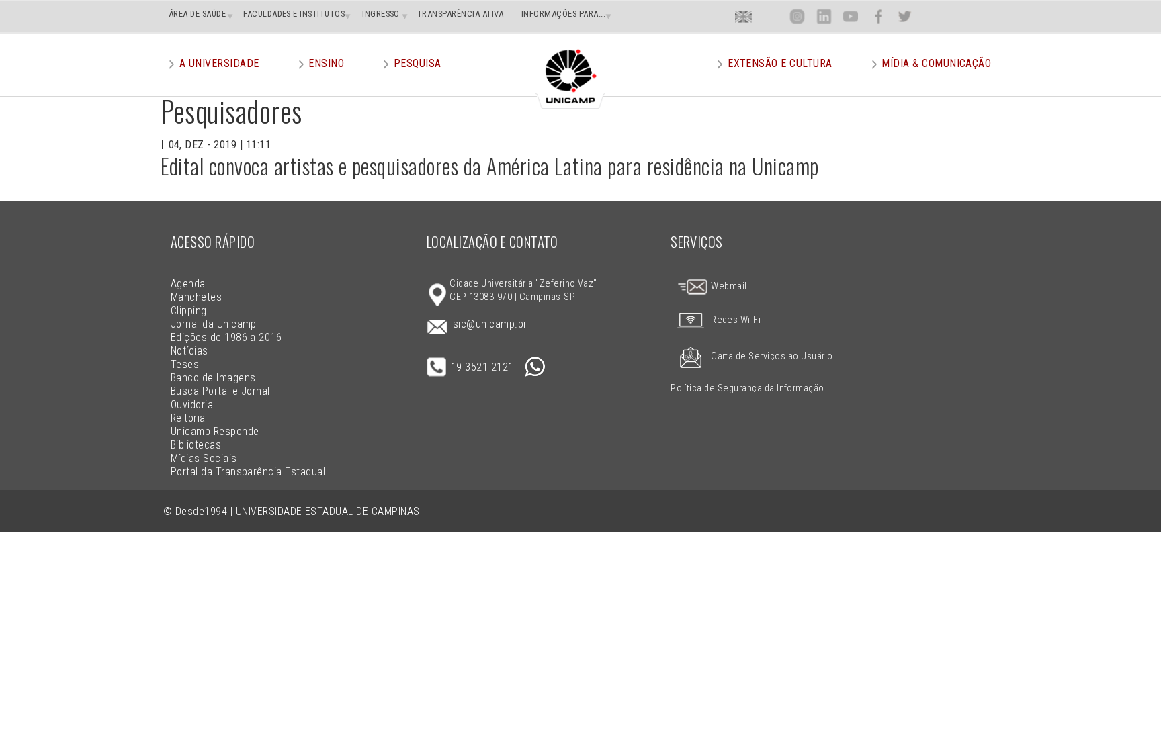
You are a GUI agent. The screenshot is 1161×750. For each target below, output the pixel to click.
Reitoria (188, 418)
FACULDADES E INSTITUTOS (294, 14)
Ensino (326, 63)
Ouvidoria (192, 404)
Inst (797, 16)
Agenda (188, 283)
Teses (185, 364)
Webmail (728, 286)
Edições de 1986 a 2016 (226, 337)
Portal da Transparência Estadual (248, 471)
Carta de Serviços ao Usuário (771, 356)
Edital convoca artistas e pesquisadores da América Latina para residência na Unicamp (490, 165)
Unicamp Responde (215, 431)
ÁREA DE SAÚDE (197, 14)
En (743, 16)
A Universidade (219, 63)
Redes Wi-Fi (736, 320)
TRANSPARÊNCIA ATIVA (460, 14)
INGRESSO (381, 14)
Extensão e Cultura (780, 63)
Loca (770, 16)
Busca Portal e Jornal (220, 391)
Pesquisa (417, 63)
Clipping (189, 310)
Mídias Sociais (204, 458)
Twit (904, 16)
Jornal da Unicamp (214, 324)
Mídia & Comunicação (936, 63)
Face (878, 16)
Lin (824, 16)
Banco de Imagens (213, 377)
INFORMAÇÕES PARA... (563, 14)
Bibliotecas (196, 444)
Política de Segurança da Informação (747, 388)
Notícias (189, 350)
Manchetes (196, 297)
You (851, 16)
